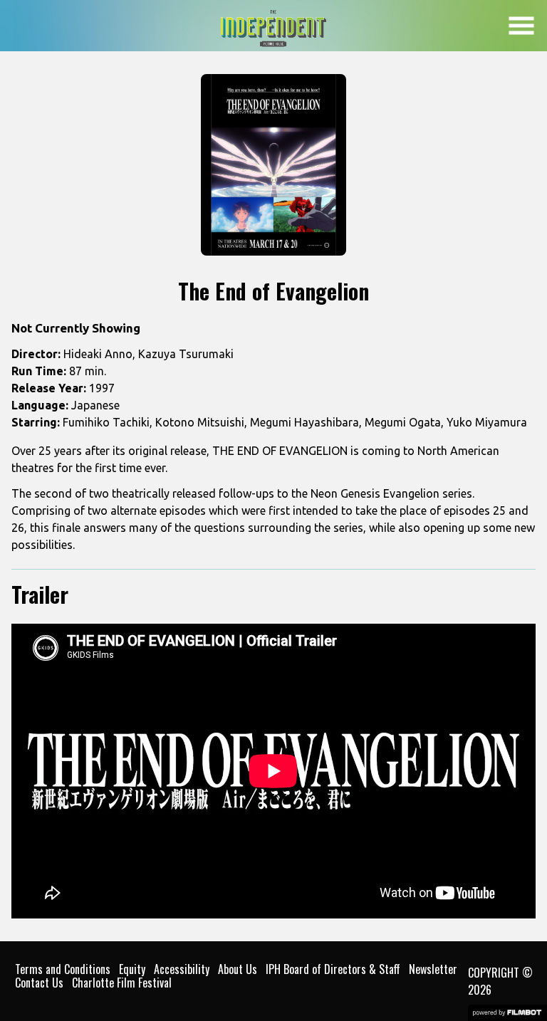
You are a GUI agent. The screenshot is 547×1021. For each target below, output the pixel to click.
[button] (521, 26)
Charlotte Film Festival (122, 982)
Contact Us (39, 982)
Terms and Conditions (62, 969)
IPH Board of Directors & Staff (333, 969)
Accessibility (181, 969)
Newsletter (433, 969)
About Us (237, 969)
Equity (132, 969)
